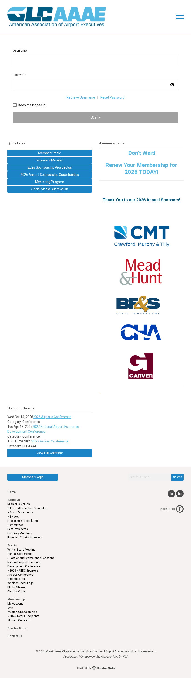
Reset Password (112, 97)
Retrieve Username (81, 97)
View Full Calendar (49, 453)
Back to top (167, 509)
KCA (125, 656)
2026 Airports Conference (52, 417)
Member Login (32, 477)
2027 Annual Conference (50, 441)
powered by (84, 667)
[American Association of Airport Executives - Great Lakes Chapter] (56, 26)
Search (177, 477)
